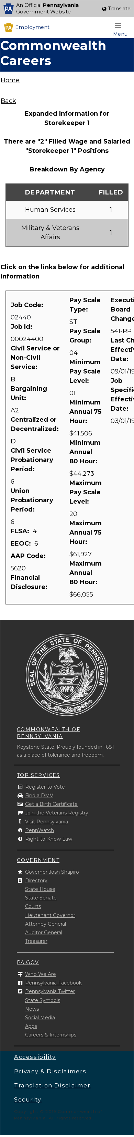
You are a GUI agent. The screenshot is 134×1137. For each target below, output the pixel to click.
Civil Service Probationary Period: (32, 460)
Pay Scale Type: (85, 304)
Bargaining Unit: (29, 393)
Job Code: (28, 305)
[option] (67, 8)
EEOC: (22, 543)
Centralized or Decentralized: (35, 424)
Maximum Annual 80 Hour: (85, 573)
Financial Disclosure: (30, 582)
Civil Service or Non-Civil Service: (35, 358)
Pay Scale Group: (85, 335)
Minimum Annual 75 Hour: (85, 412)
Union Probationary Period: (32, 500)
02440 (21, 317)
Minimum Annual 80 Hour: (85, 452)
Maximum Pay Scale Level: (85, 492)
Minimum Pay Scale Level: (85, 371)
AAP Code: (29, 556)
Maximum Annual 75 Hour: (85, 532)
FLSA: (21, 531)
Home (10, 80)
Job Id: (22, 326)
